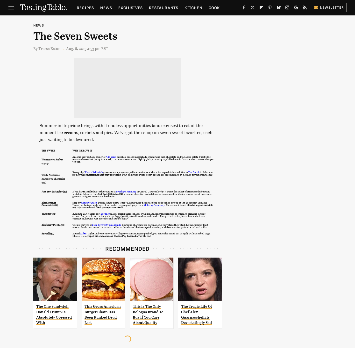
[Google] (296, 8)
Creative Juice (89, 202)
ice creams (67, 132)
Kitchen (193, 7)
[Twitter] (252, 8)
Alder (83, 233)
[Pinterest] (270, 8)
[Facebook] (243, 8)
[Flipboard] (261, 8)
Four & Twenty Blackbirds (106, 224)
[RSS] (304, 8)
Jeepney (105, 213)
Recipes (85, 7)
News (106, 7)
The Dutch (193, 172)
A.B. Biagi (111, 156)
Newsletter (332, 7)
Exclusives (130, 7)
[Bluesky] (278, 8)
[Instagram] (287, 8)
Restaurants (163, 7)
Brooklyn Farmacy (126, 191)
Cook (214, 7)
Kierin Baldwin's (94, 172)
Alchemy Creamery (154, 205)
